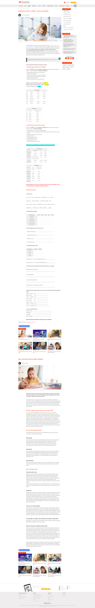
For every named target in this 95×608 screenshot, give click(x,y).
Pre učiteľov (61, 587)
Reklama (49, 594)
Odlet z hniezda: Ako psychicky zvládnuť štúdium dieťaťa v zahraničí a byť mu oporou (69, 36)
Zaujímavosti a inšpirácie (67, 18)
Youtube (69, 587)
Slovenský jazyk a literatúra (31, 322)
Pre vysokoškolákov (62, 589)
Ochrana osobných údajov (36, 598)
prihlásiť (68, 2)
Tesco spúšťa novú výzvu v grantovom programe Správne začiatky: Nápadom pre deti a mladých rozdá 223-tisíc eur (68, 40)
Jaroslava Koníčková (25, 15)
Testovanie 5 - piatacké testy (68, 29)
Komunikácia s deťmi (71, 65)
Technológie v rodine (66, 14)
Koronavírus (64, 65)
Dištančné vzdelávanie (66, 67)
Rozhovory (68, 69)
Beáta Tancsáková (25, 363)
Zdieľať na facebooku (25, 326)
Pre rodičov (61, 586)
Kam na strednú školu (67, 22)
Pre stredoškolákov (62, 588)
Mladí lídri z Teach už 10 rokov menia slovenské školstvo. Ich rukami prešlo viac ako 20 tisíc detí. (69, 52)
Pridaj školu (20, 594)
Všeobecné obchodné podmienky (37, 595)
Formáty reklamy (50, 599)
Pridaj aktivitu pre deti (22, 595)
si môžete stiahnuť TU (46, 59)
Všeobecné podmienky (36, 594)
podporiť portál (73, 2)
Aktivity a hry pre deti (67, 16)
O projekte (64, 594)
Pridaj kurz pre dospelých (22, 597)
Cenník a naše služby (51, 597)
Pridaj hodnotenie (21, 598)
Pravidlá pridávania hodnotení (37, 597)
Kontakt (49, 598)
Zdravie (64, 25)
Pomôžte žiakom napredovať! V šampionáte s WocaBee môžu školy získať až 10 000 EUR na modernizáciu (69, 45)
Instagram (69, 586)
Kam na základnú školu (67, 20)
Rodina (72, 67)
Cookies (34, 599)
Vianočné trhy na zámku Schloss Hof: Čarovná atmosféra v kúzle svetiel (69, 49)
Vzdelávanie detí (27, 8)
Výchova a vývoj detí (66, 12)
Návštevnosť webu (50, 595)
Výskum (64, 69)
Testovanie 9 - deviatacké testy (68, 27)
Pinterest (69, 588)
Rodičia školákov (21, 8)
